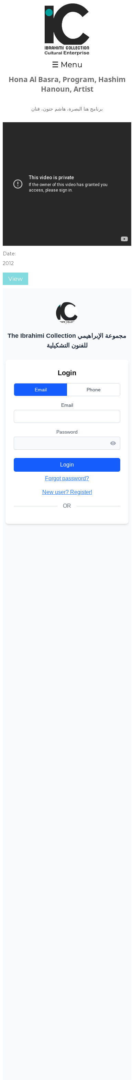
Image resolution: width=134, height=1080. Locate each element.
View (15, 278)
